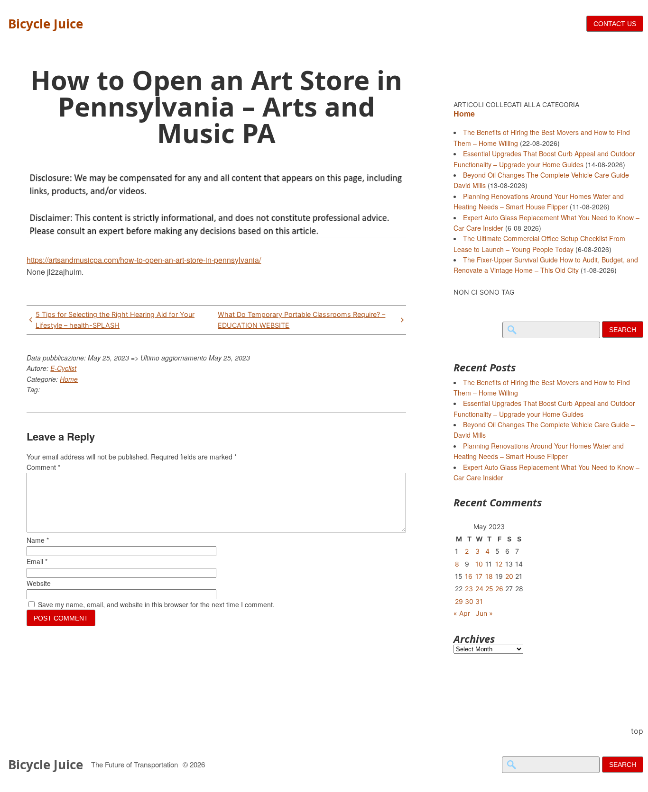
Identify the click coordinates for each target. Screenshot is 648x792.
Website (39, 583)
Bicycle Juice (45, 24)
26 (499, 589)
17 (478, 576)
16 (468, 576)
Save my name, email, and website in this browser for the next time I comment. (156, 604)
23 (469, 589)
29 (459, 601)
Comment (43, 467)
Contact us (614, 23)
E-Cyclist (63, 368)
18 (489, 576)
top (637, 731)
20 (509, 576)
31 (479, 601)
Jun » (484, 613)
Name (38, 540)
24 (479, 589)
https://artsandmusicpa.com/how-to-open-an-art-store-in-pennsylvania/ (144, 259)
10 (479, 564)
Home (69, 379)
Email (37, 561)
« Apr (462, 613)
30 (469, 601)
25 (489, 589)
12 (498, 564)
